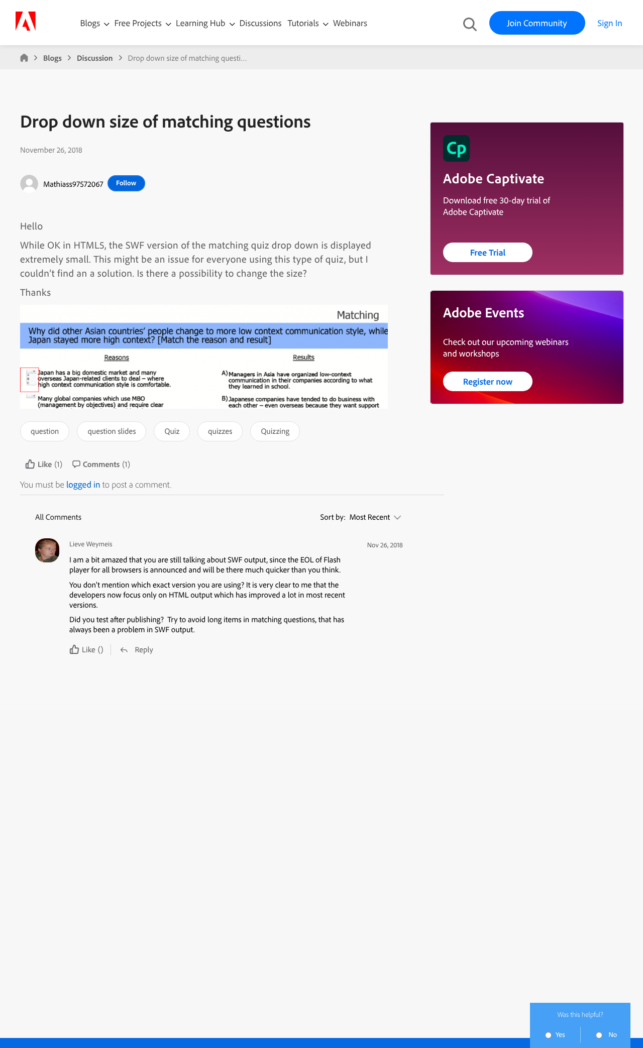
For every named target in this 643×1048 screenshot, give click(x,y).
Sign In (610, 23)
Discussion (95, 58)
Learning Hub (202, 23)
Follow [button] (126, 182)
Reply (144, 649)
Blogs (90, 23)
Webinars (350, 23)
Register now (488, 381)
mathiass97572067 (73, 184)
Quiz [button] (171, 431)
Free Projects (139, 23)
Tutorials (304, 23)
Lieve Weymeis (91, 544)
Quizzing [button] (275, 431)
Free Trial (488, 252)
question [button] (45, 431)
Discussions (261, 23)
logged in (83, 484)
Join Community (537, 23)
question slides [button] (111, 431)
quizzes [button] (220, 431)
